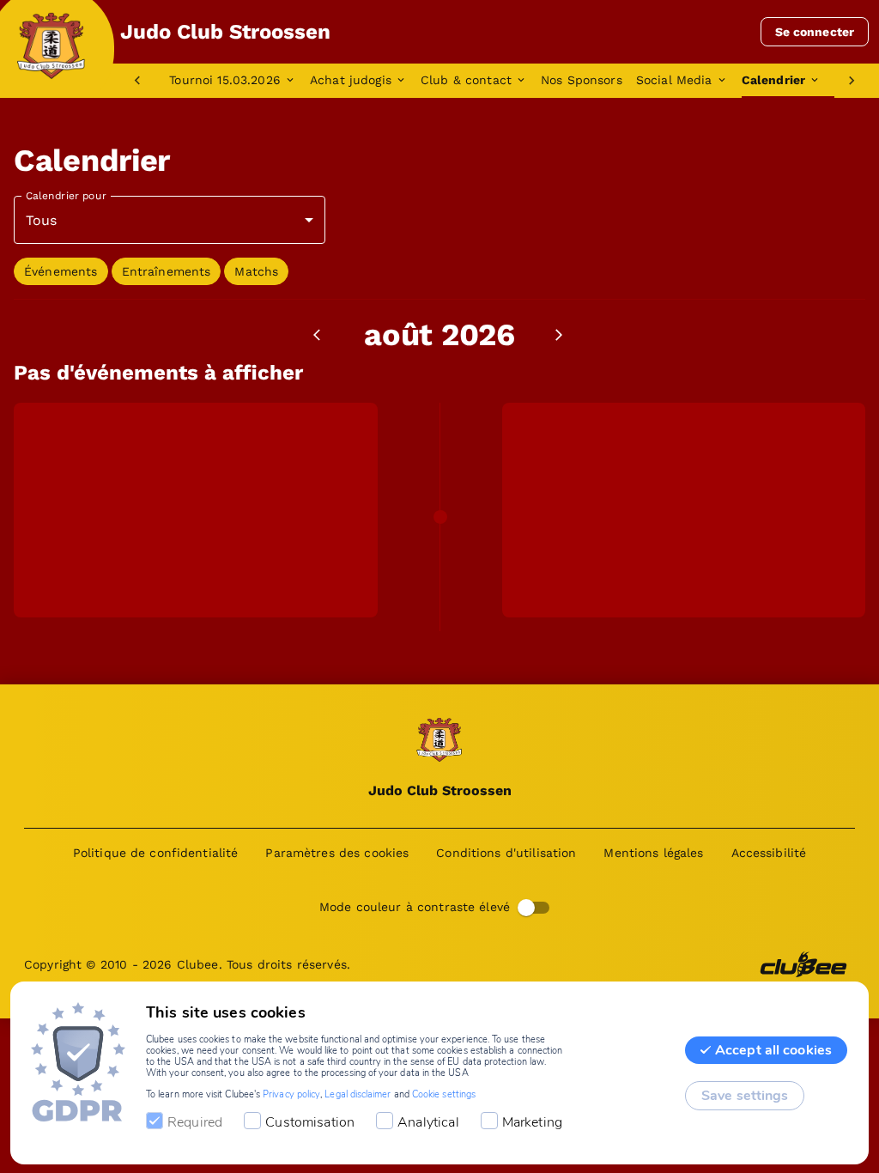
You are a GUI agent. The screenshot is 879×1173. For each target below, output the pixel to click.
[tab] (239, 81)
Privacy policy (291, 1094)
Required (194, 1122)
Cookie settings (444, 1094)
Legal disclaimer (357, 1094)
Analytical (428, 1122)
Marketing (532, 1122)
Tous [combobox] (42, 220)
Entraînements (166, 271)
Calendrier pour (66, 196)
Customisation (310, 1122)
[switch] (526, 907)
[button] (61, 271)
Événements (61, 271)
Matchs (256, 271)
